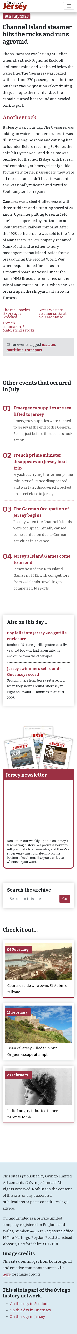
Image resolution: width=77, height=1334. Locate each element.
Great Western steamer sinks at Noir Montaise (52, 313)
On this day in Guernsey (30, 1310)
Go (64, 899)
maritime (15, 350)
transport (33, 350)
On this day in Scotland (30, 1304)
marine (48, 344)
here (7, 1274)
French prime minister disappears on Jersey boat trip (40, 462)
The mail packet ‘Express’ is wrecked (16, 313)
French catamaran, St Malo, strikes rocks (19, 326)
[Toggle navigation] (68, 6)
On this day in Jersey (27, 1316)
